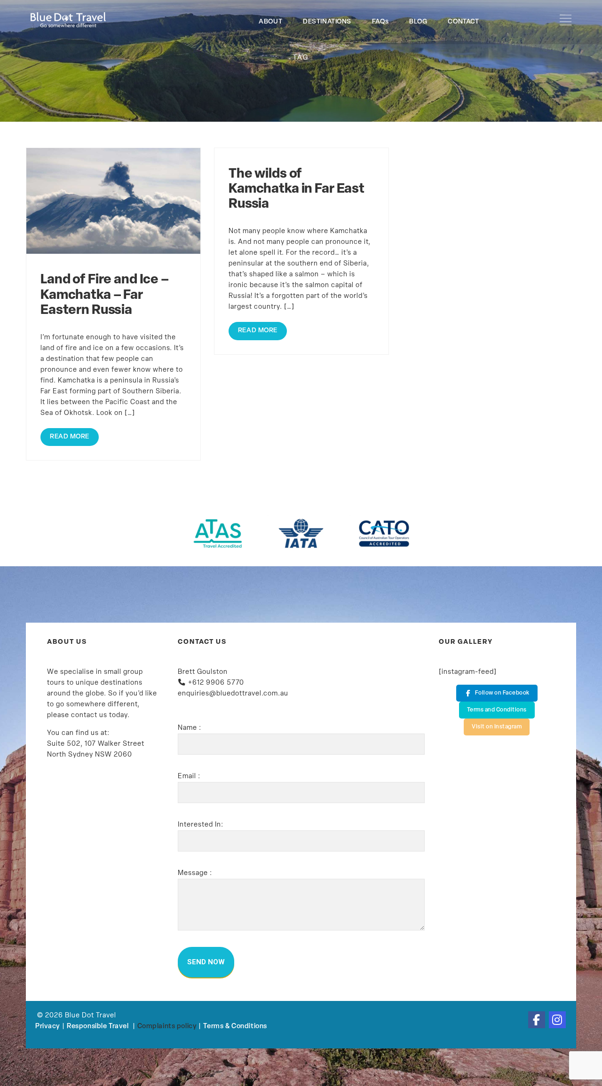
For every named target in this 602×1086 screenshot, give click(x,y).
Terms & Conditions (235, 1026)
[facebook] (536, 1019)
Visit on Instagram (497, 727)
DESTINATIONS (327, 21)
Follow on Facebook (502, 693)
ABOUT (270, 21)
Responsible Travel (97, 1026)
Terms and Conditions (497, 710)
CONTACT (463, 21)
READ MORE (69, 436)
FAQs (380, 21)
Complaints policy (167, 1026)
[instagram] (557, 1019)
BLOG (418, 21)
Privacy (47, 1026)
